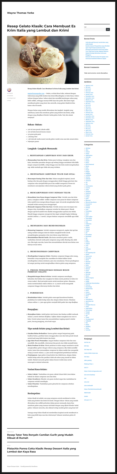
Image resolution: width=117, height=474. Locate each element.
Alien (87, 150)
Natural (88, 269)
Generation (89, 220)
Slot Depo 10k (88, 349)
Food (87, 209)
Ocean (87, 270)
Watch (87, 324)
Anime (87, 153)
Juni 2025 (88, 105)
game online (89, 216)
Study (87, 306)
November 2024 (90, 118)
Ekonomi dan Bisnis (91, 202)
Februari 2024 (89, 134)
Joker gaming (88, 360)
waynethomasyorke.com (36, 93)
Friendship (89, 211)
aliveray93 (10, 93)
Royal (87, 290)
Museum (88, 261)
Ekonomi (88, 200)
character (88, 180)
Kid (86, 238)
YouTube (88, 330)
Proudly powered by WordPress (29, 466)
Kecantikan (89, 234)
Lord (87, 245)
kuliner (88, 242)
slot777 (86, 367)
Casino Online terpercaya (91, 353)
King (87, 240)
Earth (87, 198)
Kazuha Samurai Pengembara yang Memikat (98, 46)
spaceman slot (89, 301)
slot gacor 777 (88, 400)
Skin (87, 297)
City (87, 184)
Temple (88, 312)
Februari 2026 (89, 92)
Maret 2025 (89, 110)
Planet (87, 276)
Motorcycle (89, 256)
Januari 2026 (89, 94)
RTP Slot (86, 346)
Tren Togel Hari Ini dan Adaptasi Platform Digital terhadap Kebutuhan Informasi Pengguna (97, 53)
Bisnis (87, 166)
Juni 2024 (88, 127)
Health (87, 225)
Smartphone (89, 299)
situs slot (86, 382)
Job (86, 233)
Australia (88, 157)
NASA (87, 265)
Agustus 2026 (89, 85)
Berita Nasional (90, 164)
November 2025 (90, 98)
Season (88, 292)
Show (87, 296)
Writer (87, 328)
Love (87, 247)
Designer (88, 191)
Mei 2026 (88, 91)
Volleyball (88, 321)
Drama (87, 197)
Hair (87, 222)
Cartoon (88, 177)
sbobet (86, 396)
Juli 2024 (88, 125)
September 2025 (90, 101)
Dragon (88, 195)
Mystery (88, 263)
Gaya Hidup (89, 218)
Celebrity (88, 179)
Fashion (88, 206)
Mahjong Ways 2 (88, 364)
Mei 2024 (88, 128)
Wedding (88, 326)
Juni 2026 (88, 89)
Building (88, 173)
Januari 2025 (89, 114)
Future (87, 213)
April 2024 (88, 130)
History (88, 227)
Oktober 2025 (89, 100)
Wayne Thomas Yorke (20, 12)
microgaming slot (90, 252)
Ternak (88, 314)
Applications (89, 155)
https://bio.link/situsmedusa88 (92, 389)
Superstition (89, 308)
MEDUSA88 (87, 393)
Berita (87, 162)
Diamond (88, 193)
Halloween (88, 224)
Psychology (89, 287)
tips (87, 315)
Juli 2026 (88, 87)
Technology (89, 310)
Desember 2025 (90, 96)
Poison (87, 279)
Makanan (88, 249)
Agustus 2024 (89, 123)
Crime (87, 189)
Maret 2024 (89, 132)
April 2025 (88, 109)
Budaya (88, 171)
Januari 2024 (89, 136)
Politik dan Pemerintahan (92, 283)
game (87, 215)
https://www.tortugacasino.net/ (93, 371)
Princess (88, 285)
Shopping (88, 294)
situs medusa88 (88, 385)
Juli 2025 (88, 103)
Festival (88, 207)
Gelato (9, 100)
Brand (87, 170)
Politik (87, 281)
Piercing (88, 274)
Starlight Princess (90, 305)
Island (87, 231)
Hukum (88, 229)
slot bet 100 (87, 342)
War (87, 323)
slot (85, 378)
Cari (85, 27)
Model (87, 254)
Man (87, 251)
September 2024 (90, 121)
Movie (87, 260)
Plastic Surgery (90, 278)
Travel (87, 317)
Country (88, 188)
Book (87, 168)
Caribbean (88, 175)
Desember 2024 (90, 116)
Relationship (89, 288)
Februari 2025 (89, 112)
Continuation (89, 186)
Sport (87, 303)
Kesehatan (88, 236)
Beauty (87, 161)
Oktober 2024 (89, 119)
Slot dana (86, 357)
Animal (88, 152)
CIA (86, 182)
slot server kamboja (89, 375)
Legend (88, 243)
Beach (87, 159)
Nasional (88, 267)
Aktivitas (88, 148)
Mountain (88, 258)
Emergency (89, 204)
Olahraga (88, 272)
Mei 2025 (88, 107)
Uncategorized (11, 98)
